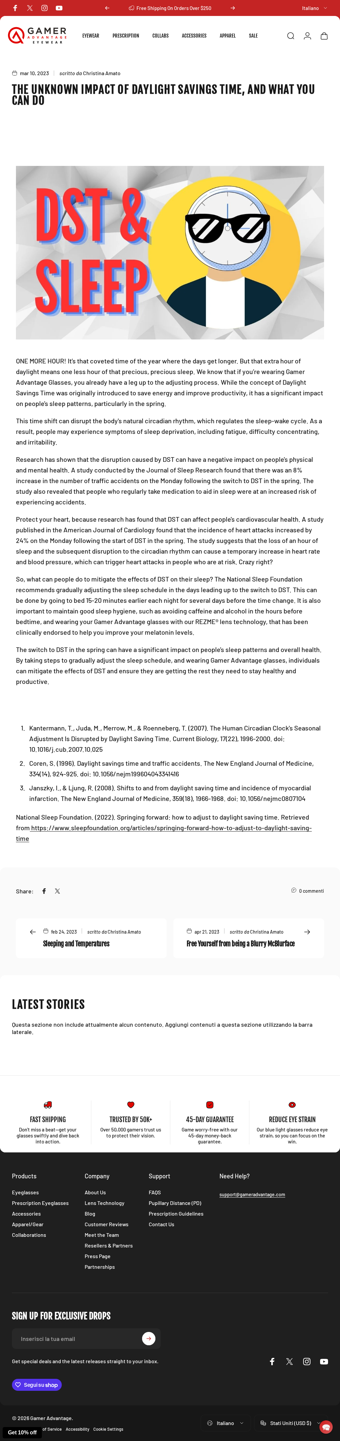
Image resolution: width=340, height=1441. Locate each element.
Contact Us (161, 1224)
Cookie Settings (108, 1429)
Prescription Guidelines (176, 1213)
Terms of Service (46, 1429)
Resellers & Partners (109, 1245)
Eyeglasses (25, 1192)
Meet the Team (102, 1235)
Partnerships (100, 1266)
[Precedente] (107, 8)
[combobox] (315, 8)
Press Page (98, 1256)
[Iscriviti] (148, 1338)
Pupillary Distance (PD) (175, 1203)
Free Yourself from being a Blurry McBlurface (241, 944)
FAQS (155, 1192)
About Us (95, 1192)
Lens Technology (105, 1203)
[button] (326, 1427)
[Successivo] (232, 8)
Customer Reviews (106, 1224)
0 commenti (311, 891)
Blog (90, 1213)
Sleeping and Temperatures (76, 944)
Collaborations (29, 1235)
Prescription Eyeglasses (40, 1203)
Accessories (26, 1213)
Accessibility (77, 1429)
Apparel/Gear (27, 1224)
